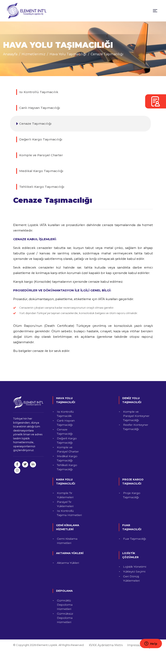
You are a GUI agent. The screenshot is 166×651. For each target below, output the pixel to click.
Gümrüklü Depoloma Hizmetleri (64, 605)
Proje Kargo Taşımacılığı (131, 495)
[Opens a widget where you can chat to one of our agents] (151, 644)
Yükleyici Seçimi (134, 571)
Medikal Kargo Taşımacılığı (41, 171)
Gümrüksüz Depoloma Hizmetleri (65, 618)
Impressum (135, 645)
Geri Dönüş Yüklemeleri (131, 578)
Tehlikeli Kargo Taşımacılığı (41, 187)
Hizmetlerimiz (33, 54)
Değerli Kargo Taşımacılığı (40, 139)
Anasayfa (10, 54)
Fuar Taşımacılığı (134, 539)
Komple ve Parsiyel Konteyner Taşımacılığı (136, 416)
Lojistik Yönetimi (134, 566)
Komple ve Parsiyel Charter (41, 155)
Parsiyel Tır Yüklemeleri (65, 504)
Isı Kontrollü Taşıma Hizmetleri (69, 513)
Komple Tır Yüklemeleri (65, 495)
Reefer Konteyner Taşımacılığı (135, 427)
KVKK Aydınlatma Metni (106, 645)
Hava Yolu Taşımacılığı (68, 54)
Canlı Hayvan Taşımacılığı (39, 108)
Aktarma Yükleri (68, 563)
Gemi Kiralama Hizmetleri (67, 541)
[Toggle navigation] (155, 10)
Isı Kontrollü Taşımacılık (38, 92)
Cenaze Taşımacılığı (107, 54)
